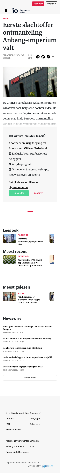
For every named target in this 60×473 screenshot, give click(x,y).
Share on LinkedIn (43, 57)
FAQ (8, 424)
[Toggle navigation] (6, 10)
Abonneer (38, 3)
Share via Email (38, 57)
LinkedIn (34, 441)
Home (12, 8)
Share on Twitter (48, 57)
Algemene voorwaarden (17, 441)
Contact (10, 418)
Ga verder (19, 193)
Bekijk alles (30, 378)
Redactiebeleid (13, 429)
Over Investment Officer (18, 413)
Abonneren (35, 413)
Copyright (35, 418)
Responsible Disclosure (17, 452)
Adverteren (35, 424)
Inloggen (51, 3)
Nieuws (6, 19)
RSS (32, 446)
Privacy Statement (15, 446)
